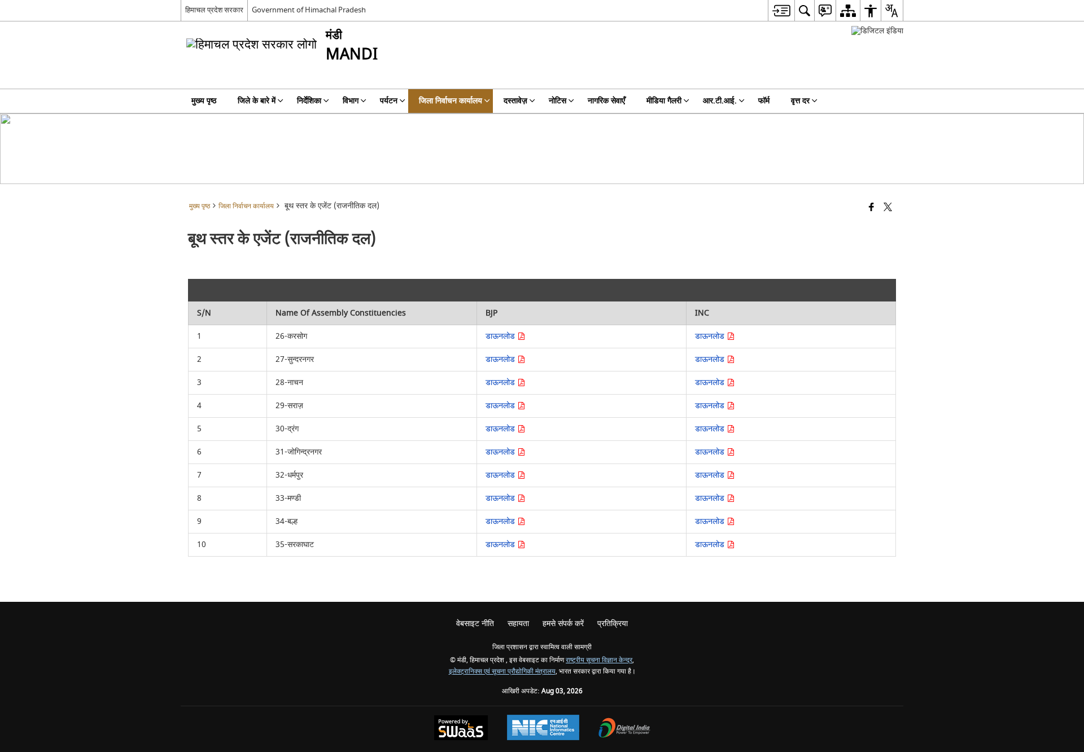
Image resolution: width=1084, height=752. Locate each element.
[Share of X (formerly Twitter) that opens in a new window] (888, 208)
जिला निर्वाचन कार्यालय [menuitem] (450, 101)
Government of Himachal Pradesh (309, 10)
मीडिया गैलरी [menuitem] (663, 101)
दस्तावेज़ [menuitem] (515, 101)
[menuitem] (781, 10)
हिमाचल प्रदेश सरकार (214, 10)
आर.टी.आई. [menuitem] (720, 101)
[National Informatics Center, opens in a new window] (543, 728)
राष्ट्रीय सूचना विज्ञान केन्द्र (599, 660)
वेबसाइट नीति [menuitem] (475, 623)
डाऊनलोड (501, 336)
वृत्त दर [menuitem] (800, 101)
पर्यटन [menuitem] (388, 101)
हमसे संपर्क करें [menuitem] (563, 623)
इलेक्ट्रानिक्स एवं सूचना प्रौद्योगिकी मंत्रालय (502, 671)
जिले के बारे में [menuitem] (257, 101)
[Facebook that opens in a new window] (871, 208)
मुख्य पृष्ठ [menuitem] (203, 101)
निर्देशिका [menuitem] (309, 101)
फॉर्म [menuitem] (764, 101)
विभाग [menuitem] (351, 101)
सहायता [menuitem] (518, 623)
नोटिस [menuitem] (557, 101)
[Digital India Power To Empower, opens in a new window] (624, 729)
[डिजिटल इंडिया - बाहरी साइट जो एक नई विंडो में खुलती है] (877, 31)
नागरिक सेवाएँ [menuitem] (606, 101)
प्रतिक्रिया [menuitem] (612, 623)
